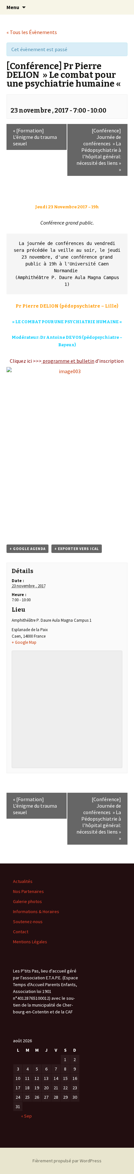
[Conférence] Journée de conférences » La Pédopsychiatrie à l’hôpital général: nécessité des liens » (98, 150)
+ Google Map (24, 642)
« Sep (26, 1116)
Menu (13, 7)
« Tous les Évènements (32, 32)
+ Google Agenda (27, 548)
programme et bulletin (68, 361)
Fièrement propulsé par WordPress (67, 1161)
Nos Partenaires (28, 891)
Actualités (23, 881)
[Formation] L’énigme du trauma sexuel (35, 137)
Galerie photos (27, 901)
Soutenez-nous (28, 921)
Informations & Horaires (36, 911)
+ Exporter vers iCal (76, 548)
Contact (20, 932)
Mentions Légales (30, 942)
